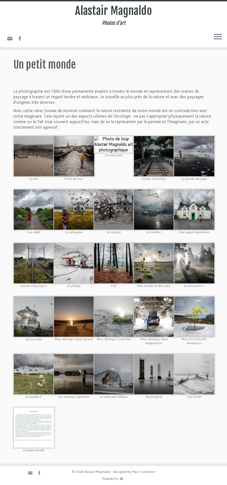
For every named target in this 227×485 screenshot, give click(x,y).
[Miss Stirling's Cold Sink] (114, 316)
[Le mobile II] (34, 374)
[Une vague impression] (194, 209)
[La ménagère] (74, 209)
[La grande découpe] (194, 156)
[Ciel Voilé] (194, 374)
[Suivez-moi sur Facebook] (21, 39)
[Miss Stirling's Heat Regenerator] (154, 316)
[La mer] (34, 156)
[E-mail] (11, 40)
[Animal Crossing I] (154, 156)
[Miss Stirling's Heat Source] (74, 316)
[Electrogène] (154, 374)
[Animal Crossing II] (34, 263)
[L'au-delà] (34, 209)
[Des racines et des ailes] (154, 263)
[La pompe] (74, 263)
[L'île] (114, 263)
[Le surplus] (114, 209)
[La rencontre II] (194, 263)
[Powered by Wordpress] (121, 478)
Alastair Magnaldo (113, 10)
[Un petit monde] (34, 427)
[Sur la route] (34, 316)
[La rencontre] (114, 144)
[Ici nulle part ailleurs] (114, 374)
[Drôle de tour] (74, 156)
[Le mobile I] (154, 209)
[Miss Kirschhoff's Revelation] (194, 316)
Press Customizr (143, 472)
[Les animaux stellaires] (74, 374)
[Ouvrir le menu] (218, 37)
